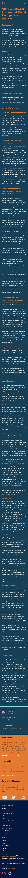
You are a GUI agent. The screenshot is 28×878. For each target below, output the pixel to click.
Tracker (4, 808)
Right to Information (8, 821)
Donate (4, 840)
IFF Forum (5, 833)
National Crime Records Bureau (11, 728)
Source (4, 848)
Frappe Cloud (11, 868)
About (3, 843)
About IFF (5, 850)
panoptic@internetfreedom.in (10, 856)
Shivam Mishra (19, 863)
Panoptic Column (7, 813)
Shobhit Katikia (12, 865)
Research (4, 818)
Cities (3, 816)
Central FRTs (5, 811)
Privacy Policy (6, 845)
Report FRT (5, 831)
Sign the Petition (7, 828)
